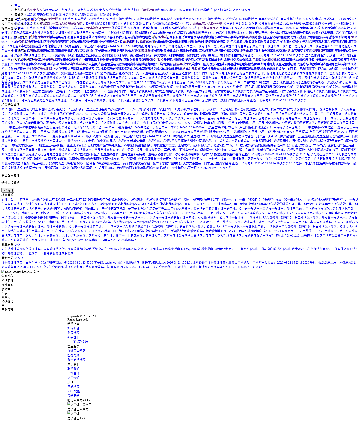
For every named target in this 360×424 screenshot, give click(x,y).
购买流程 (74, 332)
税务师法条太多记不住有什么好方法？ (333, 249)
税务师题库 (70, 14)
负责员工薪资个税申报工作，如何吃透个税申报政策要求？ (268, 249)
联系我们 (74, 368)
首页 (19, 19)
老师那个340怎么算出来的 (292, 235)
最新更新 (74, 395)
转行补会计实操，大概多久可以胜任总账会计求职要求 (38, 253)
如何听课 (74, 328)
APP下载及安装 (78, 341)
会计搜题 (100, 14)
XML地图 (74, 391)
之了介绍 (74, 377)
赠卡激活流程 (77, 359)
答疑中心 (31, 19)
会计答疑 (113, 14)
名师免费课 (34, 10)
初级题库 (30, 14)
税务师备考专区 (208, 28)
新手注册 (74, 337)
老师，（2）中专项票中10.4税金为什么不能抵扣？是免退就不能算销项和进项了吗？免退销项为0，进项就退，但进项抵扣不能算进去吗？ (92, 199)
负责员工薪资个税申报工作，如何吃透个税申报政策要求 (191, 249)
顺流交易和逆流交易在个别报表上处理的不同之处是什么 (115, 249)
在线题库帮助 (77, 350)
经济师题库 (86, 14)
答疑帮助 (74, 355)
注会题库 (56, 14)
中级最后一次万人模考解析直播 (61, 23)
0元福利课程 (146, 10)
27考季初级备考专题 (98, 28)
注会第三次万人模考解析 (207, 23)
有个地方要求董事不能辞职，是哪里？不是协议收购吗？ (99, 240)
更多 (17, 244)
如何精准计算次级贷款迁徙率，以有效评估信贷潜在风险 (39, 249)
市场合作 (74, 373)
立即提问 (8, 190)
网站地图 (74, 386)
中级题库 (43, 14)
